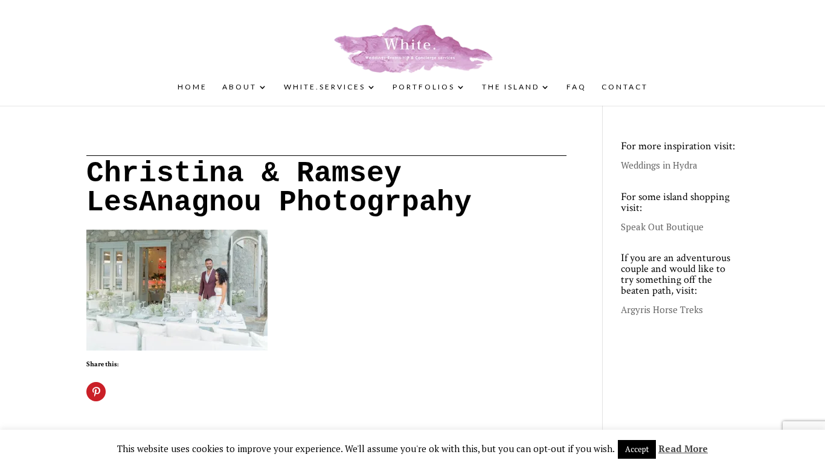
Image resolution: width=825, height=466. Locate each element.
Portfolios (424, 87)
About (239, 87)
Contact (625, 87)
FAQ (576, 87)
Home (192, 87)
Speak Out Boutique (662, 227)
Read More (683, 448)
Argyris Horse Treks (662, 309)
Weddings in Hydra (659, 165)
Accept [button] (637, 449)
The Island (510, 87)
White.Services (324, 87)
